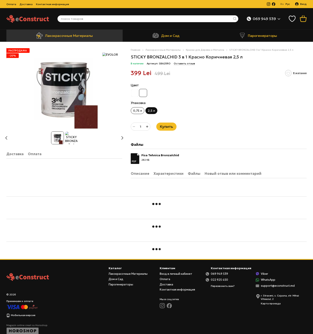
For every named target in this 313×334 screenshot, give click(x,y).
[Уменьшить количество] (134, 126)
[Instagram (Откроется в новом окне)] (268, 4)
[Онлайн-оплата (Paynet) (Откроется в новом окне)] (22, 306)
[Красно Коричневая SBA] (143, 93)
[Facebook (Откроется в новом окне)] (273, 4)
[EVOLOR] (110, 54)
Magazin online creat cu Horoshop (26, 325)
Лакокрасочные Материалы (69, 35)
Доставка (26, 4)
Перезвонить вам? (223, 286)
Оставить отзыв (184, 63)
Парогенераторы (262, 35)
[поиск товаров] (234, 18)
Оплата (11, 4)
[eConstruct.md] (27, 276)
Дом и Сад (170, 35)
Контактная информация (52, 4)
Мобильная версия (22, 315)
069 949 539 (264, 19)
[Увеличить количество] (147, 126)
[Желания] (292, 18)
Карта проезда (271, 303)
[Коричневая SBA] (134, 93)
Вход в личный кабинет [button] (176, 274)
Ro (282, 4)
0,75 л (137, 111)
